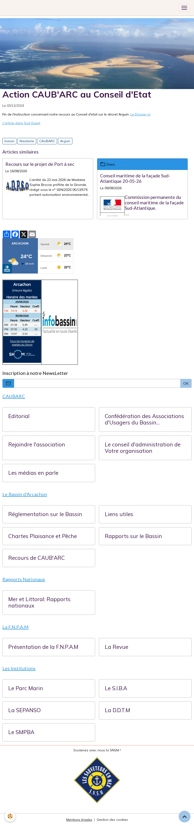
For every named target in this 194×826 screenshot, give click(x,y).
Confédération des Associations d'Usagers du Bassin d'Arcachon (144, 419)
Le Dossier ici (140, 114)
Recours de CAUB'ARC (36, 558)
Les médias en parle (33, 473)
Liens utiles (119, 514)
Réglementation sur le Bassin (45, 514)
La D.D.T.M (117, 710)
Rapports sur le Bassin (133, 536)
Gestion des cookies (112, 819)
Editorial (19, 416)
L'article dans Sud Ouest (21, 123)
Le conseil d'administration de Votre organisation (143, 447)
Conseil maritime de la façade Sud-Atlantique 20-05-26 (135, 178)
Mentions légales (79, 819)
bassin (9, 141)
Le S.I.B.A (116, 688)
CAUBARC (47, 141)
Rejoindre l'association (36, 444)
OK (186, 383)
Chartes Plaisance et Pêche (42, 536)
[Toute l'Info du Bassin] (59, 322)
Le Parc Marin (25, 688)
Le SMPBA (21, 732)
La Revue (116, 647)
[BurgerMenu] (184, 8)
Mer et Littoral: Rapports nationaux (39, 602)
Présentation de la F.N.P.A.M (43, 647)
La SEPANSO (24, 710)
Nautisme (27, 141)
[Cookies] (10, 816)
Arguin (65, 141)
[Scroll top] (184, 816)
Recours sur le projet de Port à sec (39, 164)
